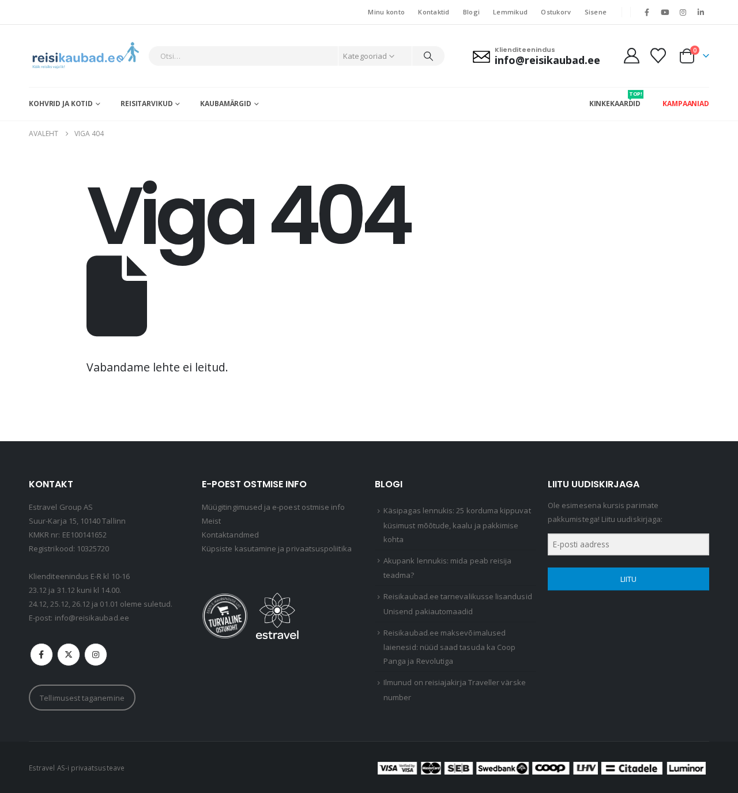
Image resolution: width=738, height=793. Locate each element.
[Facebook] (646, 12)
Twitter (68, 654)
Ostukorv (556, 11)
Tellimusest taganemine (82, 698)
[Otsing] (428, 56)
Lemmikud (510, 11)
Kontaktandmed (230, 534)
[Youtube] (664, 12)
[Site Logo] (85, 56)
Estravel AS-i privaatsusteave (77, 767)
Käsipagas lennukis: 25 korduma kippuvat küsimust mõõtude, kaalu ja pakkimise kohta (457, 524)
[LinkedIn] (701, 12)
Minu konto (386, 11)
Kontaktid (433, 11)
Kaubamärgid (225, 103)
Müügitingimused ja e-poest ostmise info (273, 507)
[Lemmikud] (658, 55)
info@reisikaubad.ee (92, 617)
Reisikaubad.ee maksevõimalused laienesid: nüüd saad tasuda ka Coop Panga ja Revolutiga (449, 647)
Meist (211, 521)
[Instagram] (683, 12)
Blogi (471, 11)
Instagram (95, 654)
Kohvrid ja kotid (61, 103)
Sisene (596, 11)
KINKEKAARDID (615, 99)
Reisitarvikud (146, 103)
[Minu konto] (631, 55)
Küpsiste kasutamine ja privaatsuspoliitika (277, 548)
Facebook (41, 654)
